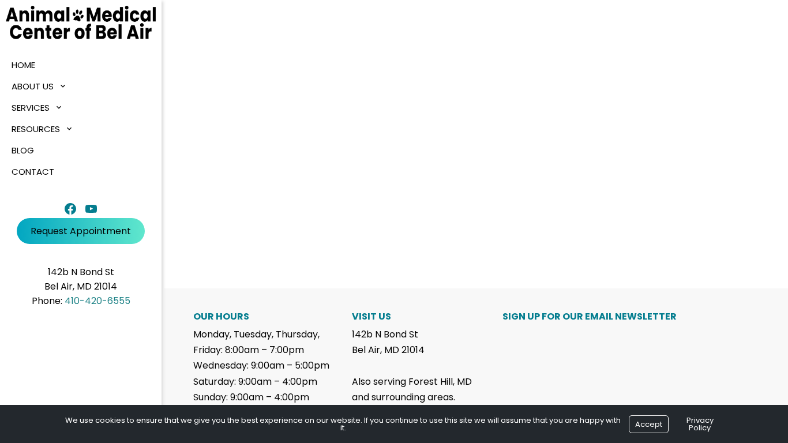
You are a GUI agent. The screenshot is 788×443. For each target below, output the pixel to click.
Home (23, 65)
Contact (33, 172)
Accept (648, 424)
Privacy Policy (700, 424)
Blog (23, 150)
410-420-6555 (97, 300)
